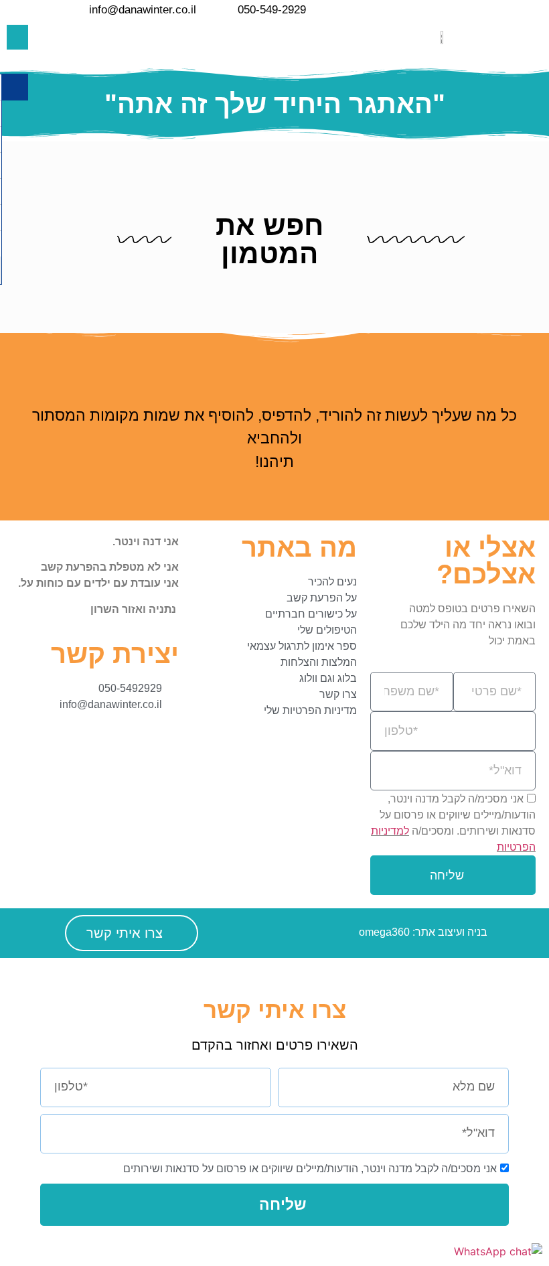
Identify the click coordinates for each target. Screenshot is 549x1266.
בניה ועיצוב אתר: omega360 (423, 932)
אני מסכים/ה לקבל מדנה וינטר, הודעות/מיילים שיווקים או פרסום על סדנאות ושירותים (310, 1168)
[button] (17, 37)
